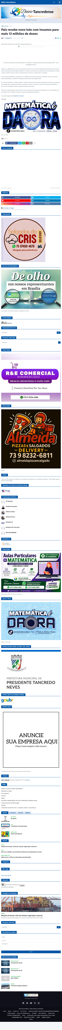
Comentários (7, 544)
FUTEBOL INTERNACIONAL (13, 1015)
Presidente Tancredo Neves (19, 826)
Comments (13, 812)
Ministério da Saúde (18, 96)
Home (4, 1011)
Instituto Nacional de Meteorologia (10, 803)
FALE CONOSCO (5, 793)
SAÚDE (3, 798)
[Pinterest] (27, 143)
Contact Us (16, 1011)
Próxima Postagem (55, 188)
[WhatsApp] (60, 38)
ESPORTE (3, 805)
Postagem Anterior (7, 188)
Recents (20, 812)
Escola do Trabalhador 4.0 (23, 1013)
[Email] (30, 143)
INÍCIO (31, 1019)
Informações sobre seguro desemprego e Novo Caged (41, 1015)
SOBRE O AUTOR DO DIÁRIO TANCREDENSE (12, 788)
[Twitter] (58, 38)
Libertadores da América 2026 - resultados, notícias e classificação (18, 807)
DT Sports (13, 818)
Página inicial (4, 26)
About (9, 1011)
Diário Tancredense (8, 2)
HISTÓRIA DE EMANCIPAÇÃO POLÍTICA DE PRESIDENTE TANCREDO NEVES (19, 800)
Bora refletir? (15, 978)
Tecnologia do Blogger (8, 208)
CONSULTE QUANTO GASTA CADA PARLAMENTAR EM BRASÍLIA (43, 1011)
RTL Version (24, 1011)
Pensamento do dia (16, 963)
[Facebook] (55, 38)
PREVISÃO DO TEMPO (6, 791)
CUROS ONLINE (11, 1013)
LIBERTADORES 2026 (17, 1017)
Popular (4, 812)
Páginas (27, 812)
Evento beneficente (16, 834)
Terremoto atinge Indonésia (19, 985)
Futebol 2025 (51, 1013)
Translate (27, 780)
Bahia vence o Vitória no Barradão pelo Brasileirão (16, 857)
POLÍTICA (3, 796)
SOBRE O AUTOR (46, 1017)
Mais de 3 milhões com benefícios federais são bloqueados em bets (21, 852)
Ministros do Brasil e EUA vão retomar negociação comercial (19, 846)
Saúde (10, 26)
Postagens (6, 543)
